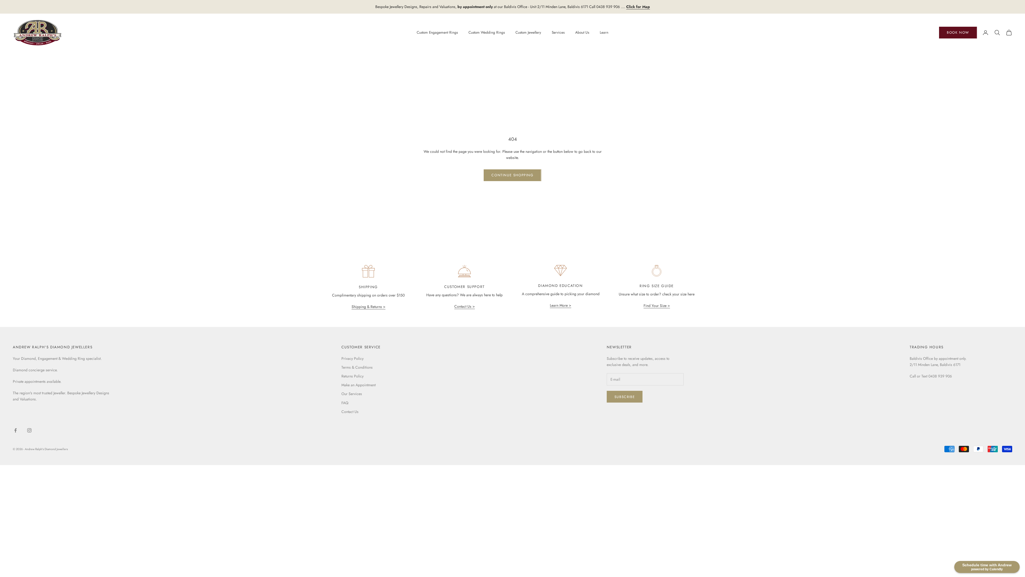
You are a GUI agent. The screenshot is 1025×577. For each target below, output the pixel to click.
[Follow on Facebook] (15, 430)
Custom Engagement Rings (437, 32)
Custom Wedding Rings (486, 32)
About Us (582, 32)
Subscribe (624, 396)
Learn (604, 32)
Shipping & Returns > (368, 306)
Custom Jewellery (528, 32)
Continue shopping (512, 175)
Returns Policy (352, 376)
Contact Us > (464, 306)
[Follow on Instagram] (29, 430)
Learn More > (560, 305)
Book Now (958, 32)
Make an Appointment (358, 385)
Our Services (351, 393)
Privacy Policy (352, 358)
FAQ (344, 403)
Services (558, 32)
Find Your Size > (657, 305)
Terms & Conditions (357, 367)
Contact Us (349, 411)
